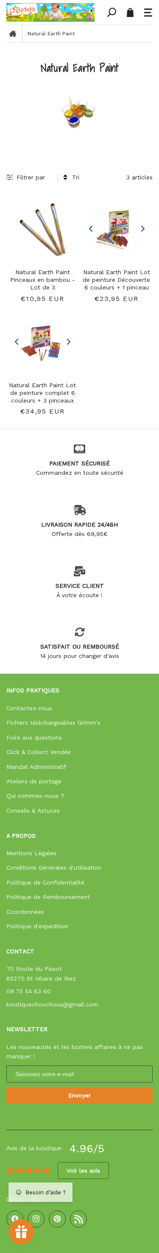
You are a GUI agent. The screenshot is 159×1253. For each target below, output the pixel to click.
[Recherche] (111, 12)
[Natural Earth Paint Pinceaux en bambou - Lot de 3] (42, 229)
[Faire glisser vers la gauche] (91, 229)
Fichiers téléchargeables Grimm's (53, 722)
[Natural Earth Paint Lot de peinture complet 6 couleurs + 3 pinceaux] (42, 342)
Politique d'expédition (37, 926)
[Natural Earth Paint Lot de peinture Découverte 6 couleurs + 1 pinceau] (117, 229)
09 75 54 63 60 (28, 991)
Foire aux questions (34, 737)
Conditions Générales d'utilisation (53, 867)
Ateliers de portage (33, 781)
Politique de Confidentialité (45, 882)
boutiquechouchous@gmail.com (52, 1004)
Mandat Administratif (36, 766)
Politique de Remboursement (48, 896)
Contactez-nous (29, 708)
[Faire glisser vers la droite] (142, 229)
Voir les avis (83, 1170)
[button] (148, 12)
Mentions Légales (31, 853)
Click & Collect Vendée (38, 751)
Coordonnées (25, 911)
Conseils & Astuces (33, 810)
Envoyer (79, 1095)
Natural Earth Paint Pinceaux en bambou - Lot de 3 (42, 280)
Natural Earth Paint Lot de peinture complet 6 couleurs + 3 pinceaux (42, 393)
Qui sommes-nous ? (35, 795)
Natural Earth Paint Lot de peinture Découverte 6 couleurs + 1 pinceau (116, 280)
